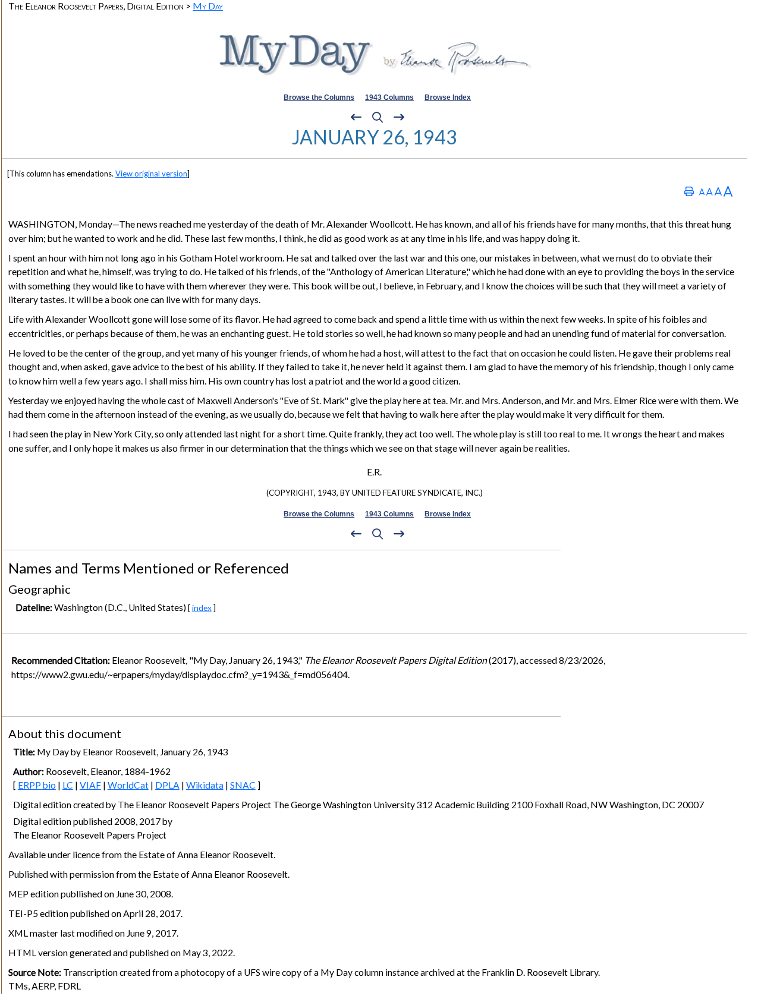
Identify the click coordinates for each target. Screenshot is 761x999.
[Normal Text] (709, 191)
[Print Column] (689, 191)
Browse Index (447, 97)
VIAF (90, 785)
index (202, 608)
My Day (208, 5)
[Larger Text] (728, 191)
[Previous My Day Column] (356, 118)
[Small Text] (702, 191)
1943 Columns (389, 97)
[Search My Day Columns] (377, 118)
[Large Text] (718, 191)
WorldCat (128, 785)
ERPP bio (37, 785)
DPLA (167, 785)
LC (67, 785)
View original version (151, 173)
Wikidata (205, 785)
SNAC (243, 785)
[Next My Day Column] (399, 118)
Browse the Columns (319, 97)
